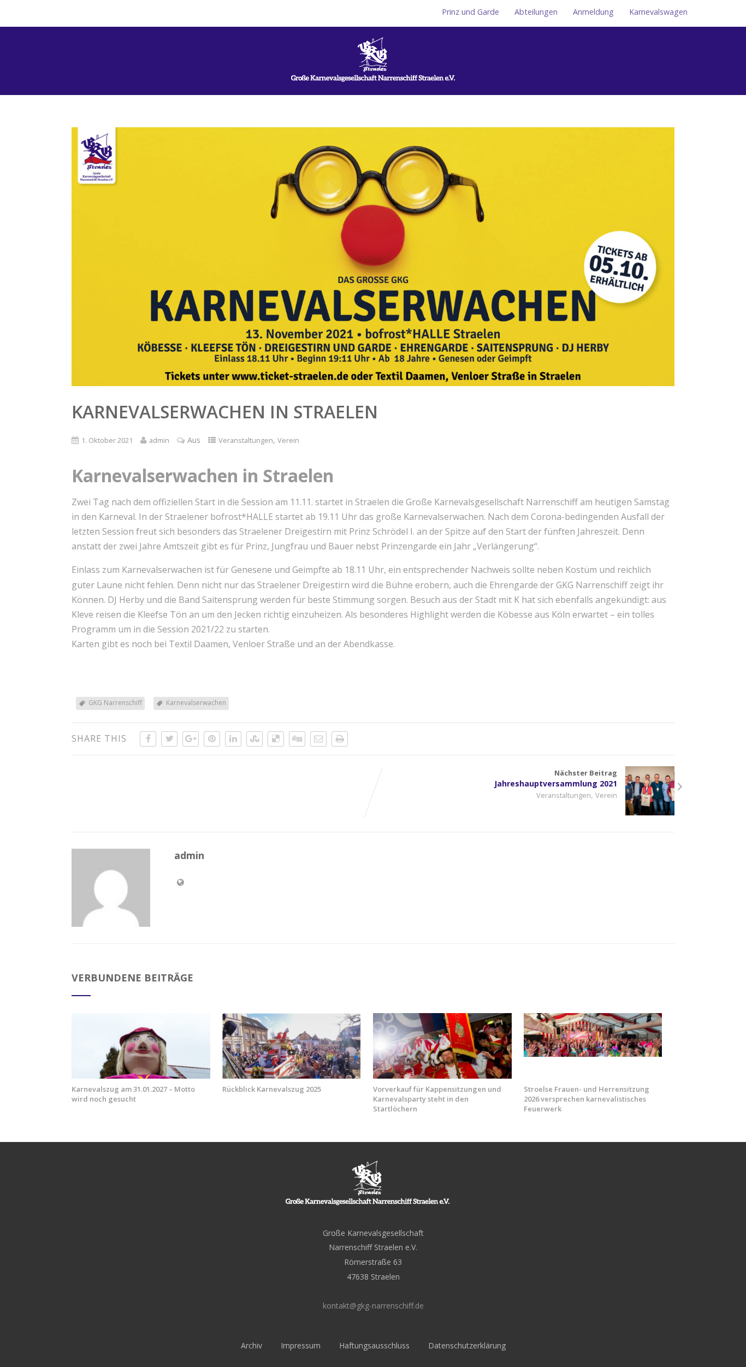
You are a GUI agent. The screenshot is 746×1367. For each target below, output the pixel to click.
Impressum (301, 1345)
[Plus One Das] (190, 739)
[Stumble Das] (254, 739)
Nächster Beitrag (555, 778)
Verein (288, 440)
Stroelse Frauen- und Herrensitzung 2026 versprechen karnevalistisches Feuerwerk (586, 1099)
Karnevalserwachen (196, 702)
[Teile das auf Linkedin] (233, 739)
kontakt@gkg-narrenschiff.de (373, 1305)
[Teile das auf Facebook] (148, 739)
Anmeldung (593, 12)
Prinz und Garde (470, 12)
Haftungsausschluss (374, 1345)
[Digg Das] (297, 739)
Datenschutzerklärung (467, 1345)
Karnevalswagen (658, 12)
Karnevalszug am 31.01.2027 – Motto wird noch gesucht (133, 1094)
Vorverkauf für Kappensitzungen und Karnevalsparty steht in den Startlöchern (437, 1099)
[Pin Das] (212, 739)
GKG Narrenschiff (115, 702)
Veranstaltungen (245, 440)
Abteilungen (536, 12)
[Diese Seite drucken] (339, 739)
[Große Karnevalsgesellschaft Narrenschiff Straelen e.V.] (373, 89)
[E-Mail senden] (318, 739)
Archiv (251, 1345)
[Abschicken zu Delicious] (276, 739)
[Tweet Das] (169, 739)
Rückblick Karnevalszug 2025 (271, 1089)
